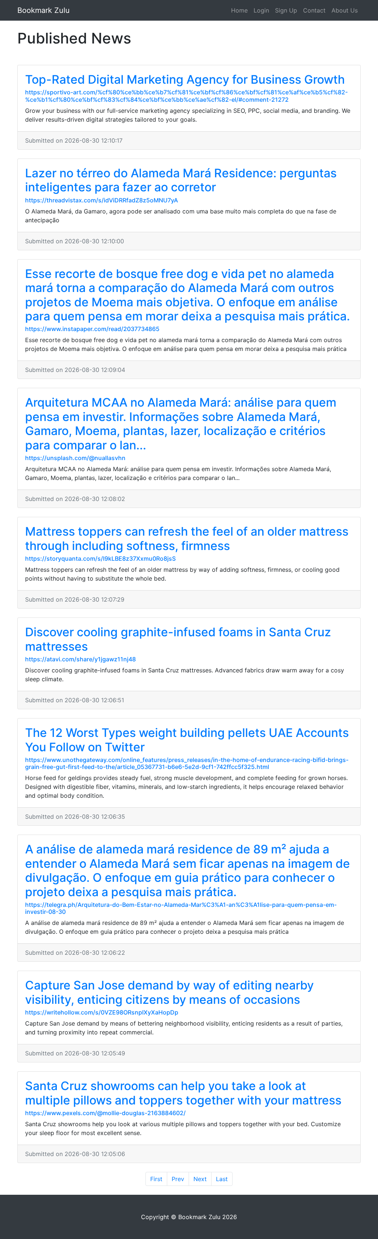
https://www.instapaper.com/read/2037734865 (92, 329)
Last (222, 1179)
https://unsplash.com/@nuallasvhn (75, 458)
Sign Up (286, 10)
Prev (178, 1179)
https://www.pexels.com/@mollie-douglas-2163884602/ (105, 1113)
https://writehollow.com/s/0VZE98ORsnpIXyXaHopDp (101, 1012)
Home (239, 10)
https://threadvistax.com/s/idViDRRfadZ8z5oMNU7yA (101, 200)
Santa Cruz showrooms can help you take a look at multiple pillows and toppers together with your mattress (183, 1093)
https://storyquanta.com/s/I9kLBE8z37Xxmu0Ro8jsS (100, 558)
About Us (344, 10)
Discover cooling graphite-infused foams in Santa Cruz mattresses (178, 639)
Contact (314, 10)
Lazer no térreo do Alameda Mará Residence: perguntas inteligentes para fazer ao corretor (181, 180)
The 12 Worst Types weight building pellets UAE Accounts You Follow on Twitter (187, 739)
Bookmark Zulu (43, 10)
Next (200, 1179)
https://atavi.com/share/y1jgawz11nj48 (80, 659)
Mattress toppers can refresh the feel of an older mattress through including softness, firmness (186, 538)
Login (261, 10)
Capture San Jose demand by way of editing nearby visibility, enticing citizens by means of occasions (169, 992)
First (156, 1179)
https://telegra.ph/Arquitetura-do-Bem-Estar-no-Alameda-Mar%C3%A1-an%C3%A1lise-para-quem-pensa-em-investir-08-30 (181, 908)
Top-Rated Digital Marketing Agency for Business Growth (185, 79)
